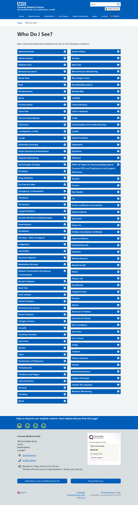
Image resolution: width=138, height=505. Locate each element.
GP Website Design (107, 492)
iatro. (119, 492)
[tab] (42, 51)
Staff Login (81, 498)
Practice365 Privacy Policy (76, 495)
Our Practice (63, 16)
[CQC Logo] (96, 439)
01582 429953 (29, 460)
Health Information (80, 16)
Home (21, 16)
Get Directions (29, 455)
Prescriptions (49, 16)
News (95, 16)
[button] (42, 481)
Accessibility (81, 492)
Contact (104, 16)
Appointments (34, 16)
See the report (96, 457)
